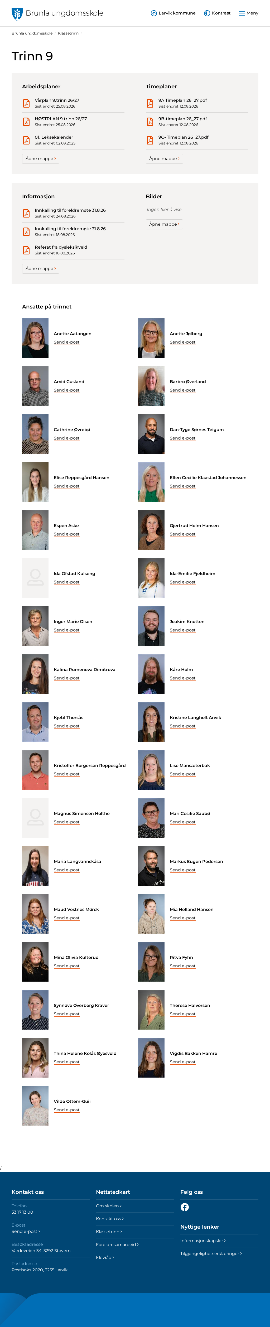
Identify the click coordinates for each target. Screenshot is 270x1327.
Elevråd (104, 1257)
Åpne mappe (39, 158)
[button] (217, 13)
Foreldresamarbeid (116, 1244)
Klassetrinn (68, 33)
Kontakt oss (108, 1218)
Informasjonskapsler (201, 1240)
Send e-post (67, 342)
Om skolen (107, 1205)
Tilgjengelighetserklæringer (209, 1253)
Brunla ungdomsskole (32, 33)
